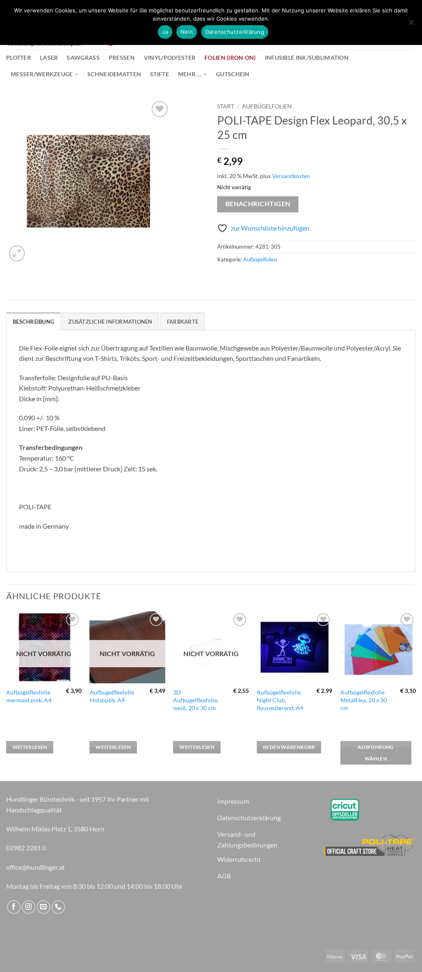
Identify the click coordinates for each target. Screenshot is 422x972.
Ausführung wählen (376, 752)
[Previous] (6, 695)
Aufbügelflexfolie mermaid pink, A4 (29, 696)
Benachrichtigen (258, 203)
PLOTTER (18, 57)
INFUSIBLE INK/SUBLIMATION (307, 57)
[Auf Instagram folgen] (28, 907)
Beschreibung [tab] (33, 321)
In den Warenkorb (289, 747)
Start (225, 106)
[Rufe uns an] (58, 907)
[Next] (415, 695)
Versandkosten (291, 175)
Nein (187, 31)
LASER (49, 57)
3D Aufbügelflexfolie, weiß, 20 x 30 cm (195, 700)
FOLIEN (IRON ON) (230, 57)
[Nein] (411, 24)
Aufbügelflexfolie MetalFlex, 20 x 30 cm (363, 700)
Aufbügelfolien (267, 106)
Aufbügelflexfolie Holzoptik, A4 (112, 696)
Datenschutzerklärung (234, 31)
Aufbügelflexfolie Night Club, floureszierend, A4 (280, 700)
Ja (165, 31)
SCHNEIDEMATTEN (114, 74)
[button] (17, 253)
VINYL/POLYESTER (169, 57)
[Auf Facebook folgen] (14, 907)
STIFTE (159, 74)
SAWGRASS (83, 57)
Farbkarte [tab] (182, 321)
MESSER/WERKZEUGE (42, 74)
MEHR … (190, 74)
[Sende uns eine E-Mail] (43, 907)
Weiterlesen (29, 747)
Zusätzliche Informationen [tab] (110, 321)
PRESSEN (122, 57)
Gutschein (233, 74)
